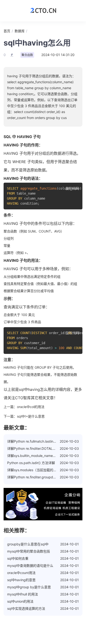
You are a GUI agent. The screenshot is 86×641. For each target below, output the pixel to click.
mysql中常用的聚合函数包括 (28, 551)
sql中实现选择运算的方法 (26, 608)
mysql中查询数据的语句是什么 (30, 565)
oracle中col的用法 (30, 407)
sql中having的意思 (21, 580)
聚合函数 (27, 55)
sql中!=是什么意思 (31, 416)
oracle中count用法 (21, 573)
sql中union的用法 (20, 601)
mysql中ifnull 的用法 (22, 594)
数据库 (20, 31)
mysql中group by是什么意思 (29, 587)
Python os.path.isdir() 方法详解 (31, 463)
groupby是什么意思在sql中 (27, 544)
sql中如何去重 (17, 558)
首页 (7, 31)
